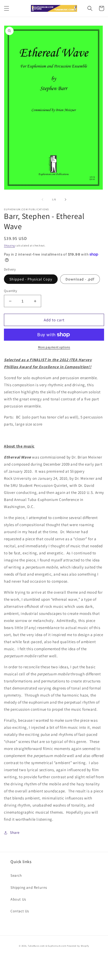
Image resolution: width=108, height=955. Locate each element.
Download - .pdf (80, 279)
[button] (6, 8)
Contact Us (19, 911)
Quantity (10, 291)
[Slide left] (42, 199)
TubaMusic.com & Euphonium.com (47, 945)
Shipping (9, 245)
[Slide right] (65, 199)
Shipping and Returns (28, 887)
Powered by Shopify (78, 945)
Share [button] (15, 832)
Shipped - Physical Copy (30, 279)
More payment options (54, 347)
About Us (18, 899)
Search (16, 875)
